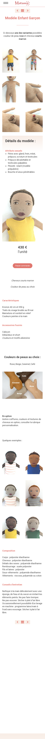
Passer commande (22, 266)
